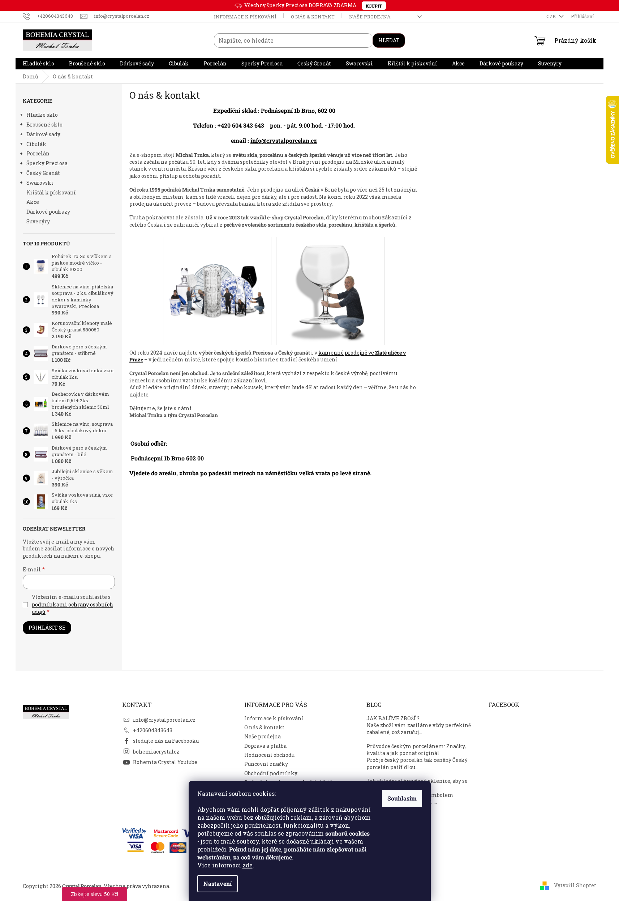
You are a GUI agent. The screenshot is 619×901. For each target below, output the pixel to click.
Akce (32, 201)
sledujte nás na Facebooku (166, 740)
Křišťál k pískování (51, 192)
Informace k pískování (245, 16)
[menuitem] (38, 63)
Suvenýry (38, 221)
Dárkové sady (43, 134)
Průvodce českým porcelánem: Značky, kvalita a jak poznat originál (416, 749)
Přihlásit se (47, 627)
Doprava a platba (265, 745)
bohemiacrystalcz (156, 751)
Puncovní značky (266, 763)
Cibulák (36, 144)
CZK (551, 16)
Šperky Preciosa (47, 163)
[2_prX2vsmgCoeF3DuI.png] (330, 290)
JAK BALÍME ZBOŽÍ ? (393, 718)
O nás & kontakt (313, 16)
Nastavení (217, 883)
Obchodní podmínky (270, 773)
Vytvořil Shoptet (575, 885)
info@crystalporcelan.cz (283, 140)
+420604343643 (152, 730)
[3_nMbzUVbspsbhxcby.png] (217, 263)
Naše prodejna (370, 16)
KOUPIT (374, 6)
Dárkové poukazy (48, 211)
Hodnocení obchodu (269, 754)
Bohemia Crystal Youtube (165, 762)
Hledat (388, 40)
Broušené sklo (44, 124)
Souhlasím (402, 798)
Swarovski (39, 182)
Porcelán (38, 153)
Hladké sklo (42, 114)
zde (247, 865)
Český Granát (43, 173)
